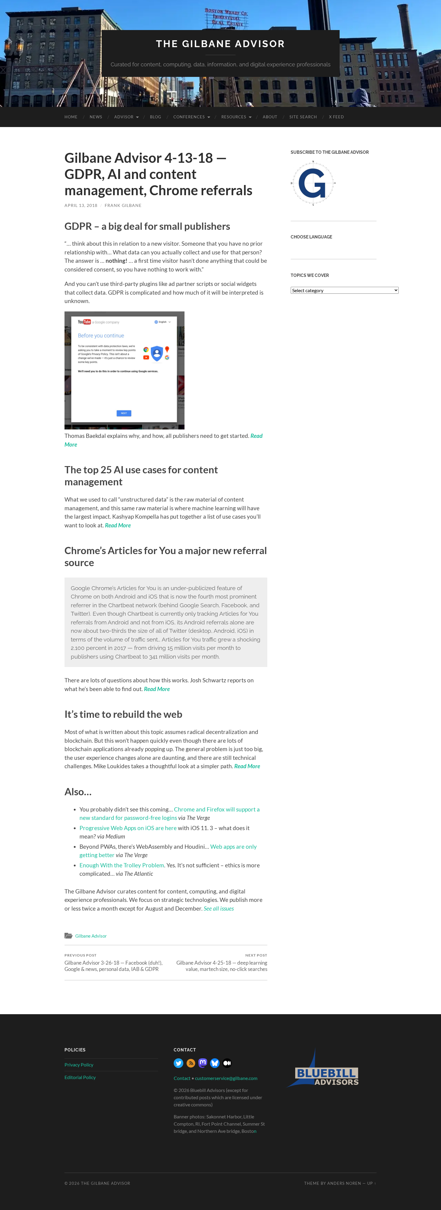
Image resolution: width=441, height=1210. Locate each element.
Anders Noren (344, 1183)
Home (71, 116)
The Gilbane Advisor (220, 43)
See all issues (219, 908)
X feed (336, 116)
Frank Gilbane (123, 205)
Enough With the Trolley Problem (122, 865)
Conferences (189, 116)
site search (303, 116)
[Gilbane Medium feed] (227, 1066)
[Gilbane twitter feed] (178, 1066)
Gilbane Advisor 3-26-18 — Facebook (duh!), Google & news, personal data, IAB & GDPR (113, 962)
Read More (157, 688)
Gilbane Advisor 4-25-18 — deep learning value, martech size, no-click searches (221, 962)
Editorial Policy (80, 1077)
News (96, 116)
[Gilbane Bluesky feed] (215, 1066)
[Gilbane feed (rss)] (191, 1066)
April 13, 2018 (81, 205)
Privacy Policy (78, 1064)
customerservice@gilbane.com (226, 1078)
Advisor (124, 116)
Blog (155, 116)
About (270, 116)
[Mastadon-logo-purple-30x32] (202, 1066)
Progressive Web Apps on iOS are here (128, 827)
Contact (182, 1078)
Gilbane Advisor (91, 936)
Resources (233, 116)
